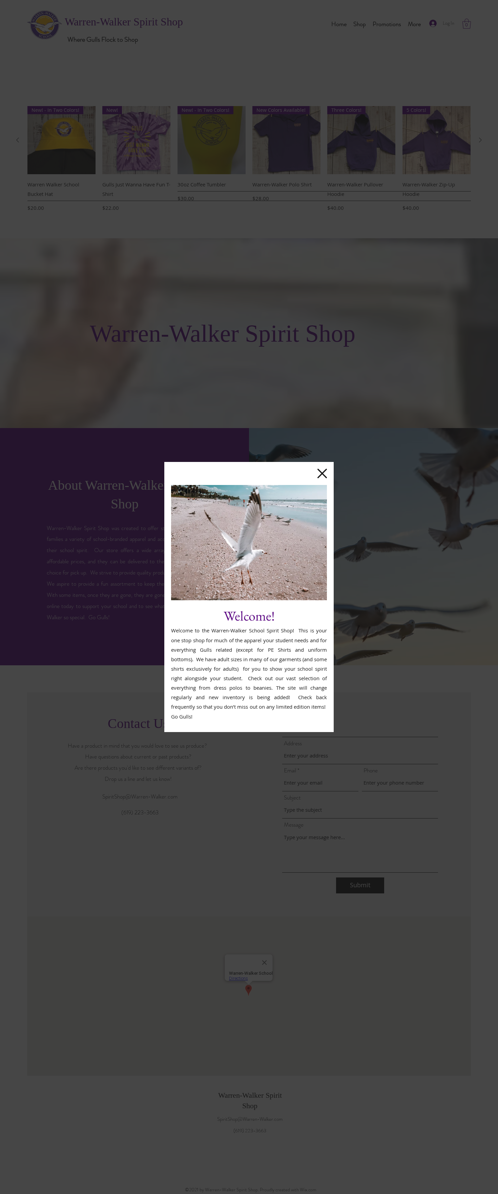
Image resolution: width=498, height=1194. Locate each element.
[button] (322, 473)
